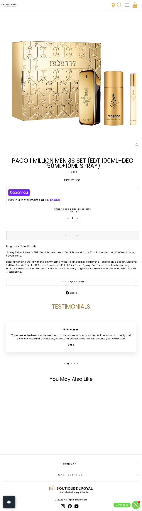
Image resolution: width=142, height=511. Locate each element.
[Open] (9, 502)
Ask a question (72, 281)
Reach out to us (70, 475)
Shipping (59, 209)
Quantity (73, 212)
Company (70, 464)
